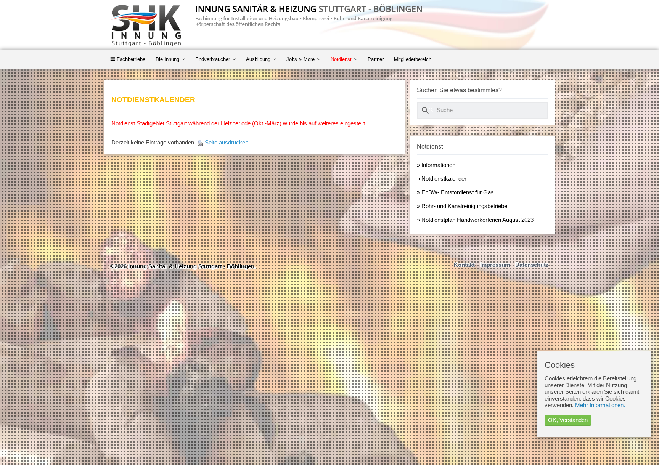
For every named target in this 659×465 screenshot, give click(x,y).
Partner (376, 59)
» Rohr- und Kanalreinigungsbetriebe (462, 206)
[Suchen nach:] (482, 110)
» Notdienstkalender (441, 179)
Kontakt (464, 265)
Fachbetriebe (130, 59)
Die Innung (167, 59)
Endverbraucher (212, 59)
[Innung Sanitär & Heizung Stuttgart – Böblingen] (267, 27)
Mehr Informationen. (600, 405)
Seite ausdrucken (226, 143)
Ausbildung (258, 59)
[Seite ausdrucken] (200, 143)
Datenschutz (532, 265)
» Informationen (436, 165)
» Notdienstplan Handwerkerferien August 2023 (475, 220)
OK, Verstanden (568, 420)
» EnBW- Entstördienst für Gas (455, 192)
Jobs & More (300, 59)
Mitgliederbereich (412, 59)
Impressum (495, 265)
